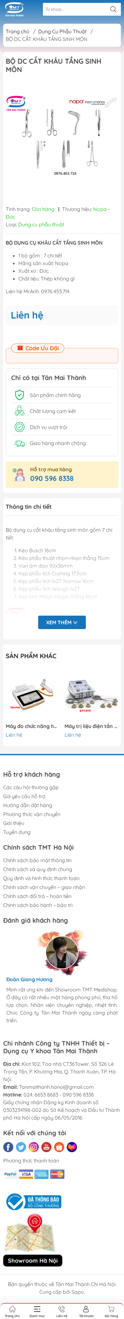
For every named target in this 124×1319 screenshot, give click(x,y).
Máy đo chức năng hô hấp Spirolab (33, 726)
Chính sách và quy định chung (37, 869)
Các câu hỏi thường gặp (31, 787)
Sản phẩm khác (31, 656)
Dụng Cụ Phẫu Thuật (62, 31)
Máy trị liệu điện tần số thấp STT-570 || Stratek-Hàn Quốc (92, 726)
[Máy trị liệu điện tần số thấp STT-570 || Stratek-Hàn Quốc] (92, 695)
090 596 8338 (52, 478)
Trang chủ (17, 31)
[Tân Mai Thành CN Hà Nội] (14, 9)
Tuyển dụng (17, 832)
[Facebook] (8, 1147)
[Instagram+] (34, 1147)
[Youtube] (46, 1147)
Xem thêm (59, 622)
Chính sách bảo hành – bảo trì (37, 905)
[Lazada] (72, 1147)
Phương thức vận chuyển (31, 814)
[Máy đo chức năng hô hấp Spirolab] (33, 695)
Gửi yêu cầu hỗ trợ (24, 796)
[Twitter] (21, 1147)
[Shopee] (59, 1147)
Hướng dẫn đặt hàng (27, 805)
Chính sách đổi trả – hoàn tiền (37, 896)
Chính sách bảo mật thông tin (37, 860)
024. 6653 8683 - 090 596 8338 (59, 1094)
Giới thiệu (13, 823)
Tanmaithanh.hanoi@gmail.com (56, 1087)
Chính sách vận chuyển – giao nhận (44, 887)
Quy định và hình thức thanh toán (41, 878)
